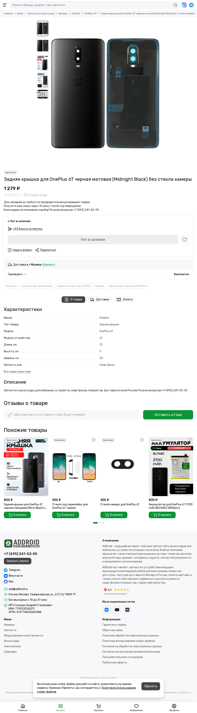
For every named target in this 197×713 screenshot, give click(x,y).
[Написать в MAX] (184, 5)
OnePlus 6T (91, 13)
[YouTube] (117, 610)
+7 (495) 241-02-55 (20, 554)
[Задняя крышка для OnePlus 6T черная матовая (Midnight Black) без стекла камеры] (105, 94)
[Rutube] (127, 610)
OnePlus (76, 13)
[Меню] (5, 5)
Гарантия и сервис (114, 624)
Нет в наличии (93, 239)
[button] (52, 93)
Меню (20, 13)
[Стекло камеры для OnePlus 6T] (122, 466)
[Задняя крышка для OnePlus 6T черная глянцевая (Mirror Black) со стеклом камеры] (26, 466)
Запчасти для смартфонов (37, 286)
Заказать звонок (17, 561)
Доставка (102, 299)
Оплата (128, 299)
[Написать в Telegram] (191, 5)
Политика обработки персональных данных (130, 635)
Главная (8, 13)
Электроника (12, 646)
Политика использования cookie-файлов (128, 641)
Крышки (99, 286)
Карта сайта (110, 677)
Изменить (48, 264)
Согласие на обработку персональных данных (132, 646)
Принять (150, 686)
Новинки (9, 624)
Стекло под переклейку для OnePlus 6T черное (70, 506)
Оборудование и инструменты (23, 635)
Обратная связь (112, 630)
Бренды (63, 13)
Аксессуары (12, 641)
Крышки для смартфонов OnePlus (128, 286)
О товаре (76, 299)
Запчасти (11, 286)
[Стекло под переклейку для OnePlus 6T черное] (74, 466)
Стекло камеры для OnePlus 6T (120, 504)
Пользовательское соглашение (122, 657)
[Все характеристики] (17, 371)
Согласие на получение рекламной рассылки (131, 651)
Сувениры (10, 651)
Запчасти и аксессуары (41, 13)
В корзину (19, 514)
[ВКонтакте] (106, 610)
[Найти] (175, 5)
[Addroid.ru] (22, 543)
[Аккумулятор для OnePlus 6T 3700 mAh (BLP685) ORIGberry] (171, 466)
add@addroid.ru (18, 589)
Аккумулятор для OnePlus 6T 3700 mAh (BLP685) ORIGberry (171, 506)
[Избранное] (184, 239)
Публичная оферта (114, 662)
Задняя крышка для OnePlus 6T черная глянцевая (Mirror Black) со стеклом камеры (25, 506)
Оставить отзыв (168, 415)
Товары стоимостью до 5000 (73, 286)
